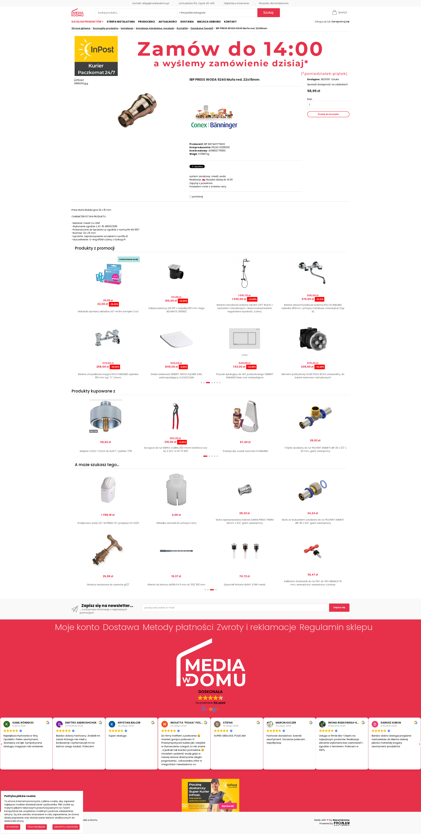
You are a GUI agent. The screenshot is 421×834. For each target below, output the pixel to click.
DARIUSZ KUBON (391, 722)
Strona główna (81, 28)
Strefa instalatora (121, 21)
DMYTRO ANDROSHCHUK (81, 722)
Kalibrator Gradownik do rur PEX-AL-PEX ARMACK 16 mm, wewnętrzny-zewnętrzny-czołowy (313, 583)
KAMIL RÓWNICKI (23, 722)
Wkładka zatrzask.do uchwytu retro (176, 523)
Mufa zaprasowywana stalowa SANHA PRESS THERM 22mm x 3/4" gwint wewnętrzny (244, 521)
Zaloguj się (321, 21)
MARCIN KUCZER (285, 722)
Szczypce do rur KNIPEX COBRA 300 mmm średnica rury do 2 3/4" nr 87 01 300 (175, 449)
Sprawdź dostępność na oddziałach (327, 84)
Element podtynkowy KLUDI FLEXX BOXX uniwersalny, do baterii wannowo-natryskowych (313, 376)
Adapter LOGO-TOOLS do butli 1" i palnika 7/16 (106, 451)
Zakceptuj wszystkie (66, 826)
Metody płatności (178, 627)
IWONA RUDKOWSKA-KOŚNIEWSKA (350, 722)
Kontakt (230, 21)
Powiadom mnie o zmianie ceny (207, 186)
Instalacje (127, 28)
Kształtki (182, 28)
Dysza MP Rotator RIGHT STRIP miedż (244, 584)
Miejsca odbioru (209, 21)
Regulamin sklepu (336, 627)
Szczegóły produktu (105, 28)
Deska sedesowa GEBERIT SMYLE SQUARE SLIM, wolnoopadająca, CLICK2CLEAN (176, 376)
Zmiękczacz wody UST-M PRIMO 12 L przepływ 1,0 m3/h (108, 523)
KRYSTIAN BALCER (129, 722)
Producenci (146, 21)
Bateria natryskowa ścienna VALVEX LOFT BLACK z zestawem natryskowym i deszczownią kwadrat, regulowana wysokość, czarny (245, 308)
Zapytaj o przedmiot (201, 183)
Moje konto (77, 627)
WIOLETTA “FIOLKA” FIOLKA (187, 722)
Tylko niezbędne (36, 826)
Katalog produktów (87, 21)
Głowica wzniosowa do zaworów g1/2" (108, 584)
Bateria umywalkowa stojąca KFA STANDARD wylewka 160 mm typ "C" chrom (108, 376)
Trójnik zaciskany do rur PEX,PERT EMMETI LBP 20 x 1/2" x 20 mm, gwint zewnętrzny (315, 449)
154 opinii (219, 702)
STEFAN (228, 722)
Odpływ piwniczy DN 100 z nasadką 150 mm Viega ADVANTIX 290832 (176, 310)
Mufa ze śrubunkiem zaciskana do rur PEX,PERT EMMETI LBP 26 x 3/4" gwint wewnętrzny (313, 521)
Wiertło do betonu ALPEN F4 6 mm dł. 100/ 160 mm (176, 584)
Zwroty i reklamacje (256, 627)
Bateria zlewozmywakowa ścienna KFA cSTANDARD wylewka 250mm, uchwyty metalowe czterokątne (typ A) (313, 308)
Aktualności (168, 21)
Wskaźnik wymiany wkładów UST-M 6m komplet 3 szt (108, 311)
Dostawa (187, 21)
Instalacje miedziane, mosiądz (155, 28)
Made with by (331, 820)
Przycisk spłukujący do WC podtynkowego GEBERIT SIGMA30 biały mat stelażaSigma (244, 376)
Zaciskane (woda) (201, 28)
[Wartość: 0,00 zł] (335, 12)
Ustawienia (12, 826)
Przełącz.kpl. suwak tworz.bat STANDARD (245, 451)
